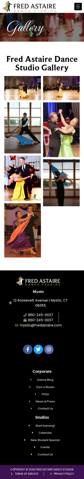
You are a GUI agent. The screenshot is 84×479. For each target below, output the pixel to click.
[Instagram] (49, 349)
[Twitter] (38, 349)
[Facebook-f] (28, 349)
